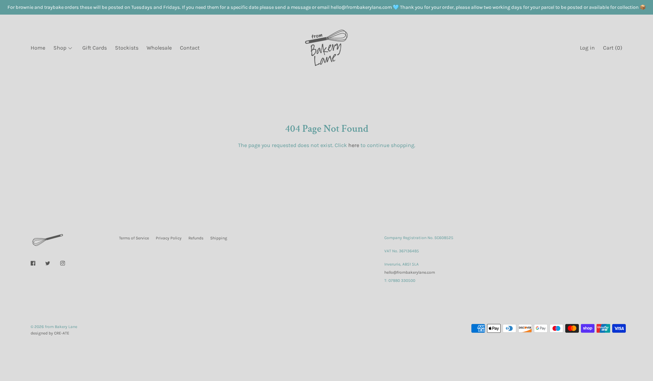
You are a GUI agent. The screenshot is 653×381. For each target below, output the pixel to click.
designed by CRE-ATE (50, 333)
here (353, 145)
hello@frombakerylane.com (409, 272)
